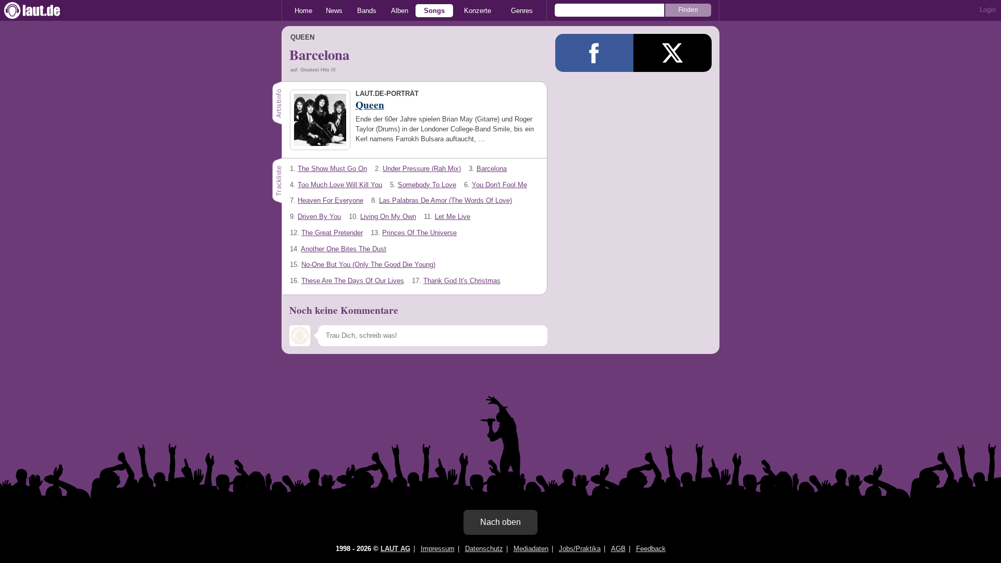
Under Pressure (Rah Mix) (422, 169)
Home (303, 11)
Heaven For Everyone (330, 200)
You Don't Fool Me (499, 185)
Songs (434, 11)
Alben (399, 11)
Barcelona (492, 169)
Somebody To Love (427, 185)
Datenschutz (484, 549)
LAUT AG (395, 549)
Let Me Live (452, 217)
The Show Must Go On (332, 169)
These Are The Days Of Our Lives (352, 281)
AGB (618, 549)
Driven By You (319, 217)
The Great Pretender (332, 233)
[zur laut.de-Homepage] (41, 10)
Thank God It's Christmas (461, 281)
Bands (366, 11)
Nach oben (500, 522)
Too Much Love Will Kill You (340, 185)
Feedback (651, 549)
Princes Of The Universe (419, 233)
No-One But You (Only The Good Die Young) (368, 264)
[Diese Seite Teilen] (594, 53)
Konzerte (477, 11)
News (334, 11)
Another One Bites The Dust (343, 249)
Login (988, 10)
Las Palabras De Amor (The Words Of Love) (445, 200)
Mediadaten (531, 549)
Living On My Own (388, 217)
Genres (522, 11)
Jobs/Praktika (580, 549)
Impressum (438, 549)
